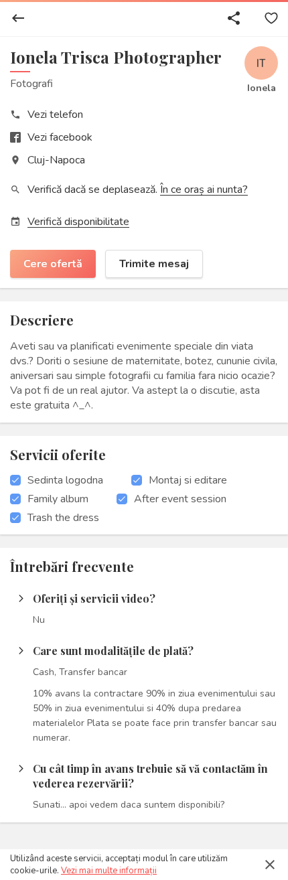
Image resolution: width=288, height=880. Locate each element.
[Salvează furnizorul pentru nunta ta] (271, 18)
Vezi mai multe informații (109, 871)
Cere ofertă (52, 263)
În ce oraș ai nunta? (204, 189)
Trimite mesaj (154, 263)
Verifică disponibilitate (78, 221)
